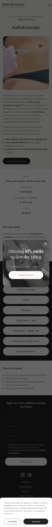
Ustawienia (12, 521)
